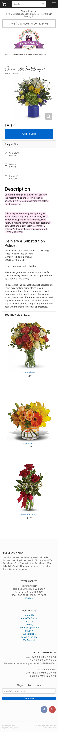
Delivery (29, 624)
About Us (29, 615)
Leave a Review (29, 637)
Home (7, 55)
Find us (29, 598)
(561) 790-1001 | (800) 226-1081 (30, 23)
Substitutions (29, 633)
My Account (29, 640)
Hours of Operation (29, 627)
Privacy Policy (13, 728)
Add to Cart (29, 133)
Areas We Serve (29, 618)
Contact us (29, 621)
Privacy (29, 630)
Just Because (17, 55)
